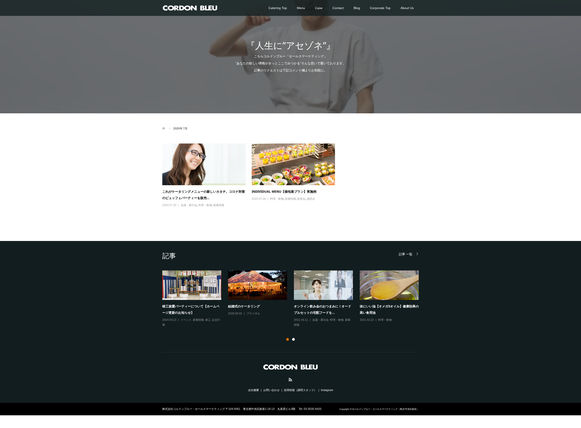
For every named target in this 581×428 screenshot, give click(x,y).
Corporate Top (380, 8)
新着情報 (218, 205)
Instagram (327, 390)
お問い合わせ (271, 390)
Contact (338, 8)
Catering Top (277, 8)
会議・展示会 (189, 205)
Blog (357, 8)
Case (319, 8)
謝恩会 (311, 198)
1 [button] (287, 339)
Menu (301, 8)
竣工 (208, 319)
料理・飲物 (205, 205)
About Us (407, 8)
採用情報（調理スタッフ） (300, 390)
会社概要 (253, 390)
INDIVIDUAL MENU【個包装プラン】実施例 (284, 191)
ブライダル (253, 313)
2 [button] (293, 339)
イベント (186, 319)
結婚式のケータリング (244, 306)
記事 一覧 (405, 254)
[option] (294, 299)
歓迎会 (301, 198)
